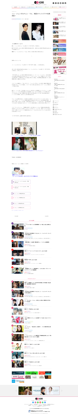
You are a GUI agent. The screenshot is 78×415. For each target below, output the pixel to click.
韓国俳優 (32, 273)
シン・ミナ (33, 340)
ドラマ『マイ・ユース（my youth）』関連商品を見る (22, 187)
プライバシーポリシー (35, 405)
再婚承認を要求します (42, 340)
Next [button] (61, 391)
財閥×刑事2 (31, 245)
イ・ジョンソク (26, 340)
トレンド (31, 321)
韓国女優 (34, 245)
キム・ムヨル (26, 273)
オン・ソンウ (28, 365)
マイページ (40, 404)
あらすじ (28, 254)
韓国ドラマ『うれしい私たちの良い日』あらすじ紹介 (34, 353)
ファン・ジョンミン (36, 263)
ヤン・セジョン (37, 365)
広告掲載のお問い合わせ (58, 109)
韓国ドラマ (49, 238)
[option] (25, 390)
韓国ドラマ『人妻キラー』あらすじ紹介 (32, 344)
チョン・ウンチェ (27, 245)
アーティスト (30, 228)
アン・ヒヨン (29, 312)
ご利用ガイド (56, 102)
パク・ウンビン (26, 331)
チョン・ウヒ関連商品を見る (19, 207)
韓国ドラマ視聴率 (32, 287)
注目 (25, 244)
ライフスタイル (27, 321)
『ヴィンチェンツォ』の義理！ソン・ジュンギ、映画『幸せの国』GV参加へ (26, 135)
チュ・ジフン (37, 340)
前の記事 (16, 216)
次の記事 (46, 216)
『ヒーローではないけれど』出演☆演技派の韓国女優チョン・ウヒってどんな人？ (27, 150)
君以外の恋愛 (45, 238)
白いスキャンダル (34, 305)
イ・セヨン (30, 340)
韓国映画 (40, 263)
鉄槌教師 (30, 273)
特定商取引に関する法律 (58, 114)
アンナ (25, 287)
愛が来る (36, 312)
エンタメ (26, 228)
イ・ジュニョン (31, 254)
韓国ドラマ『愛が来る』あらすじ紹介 (31, 309)
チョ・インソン (31, 263)
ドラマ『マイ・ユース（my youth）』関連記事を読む (22, 182)
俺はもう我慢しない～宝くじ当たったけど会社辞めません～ (36, 238)
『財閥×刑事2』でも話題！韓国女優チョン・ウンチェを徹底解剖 (36, 242)
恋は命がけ (28, 287)
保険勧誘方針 (56, 112)
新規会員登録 (56, 104)
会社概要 (55, 111)
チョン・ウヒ (18, 210)
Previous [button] (16, 391)
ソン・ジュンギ (14, 210)
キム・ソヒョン (26, 305)
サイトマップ (34, 406)
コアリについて (26, 404)
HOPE (25, 263)
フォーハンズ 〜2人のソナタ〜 (40, 254)
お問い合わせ (56, 107)
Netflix (25, 254)
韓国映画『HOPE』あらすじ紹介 (30, 259)
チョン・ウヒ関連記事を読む (19, 203)
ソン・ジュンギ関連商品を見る (20, 197)
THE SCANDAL (27, 238)
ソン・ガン (35, 254)
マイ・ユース (21, 210)
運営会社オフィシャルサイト (41, 406)
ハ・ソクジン (32, 312)
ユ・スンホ (26, 229)
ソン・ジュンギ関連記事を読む (20, 193)
